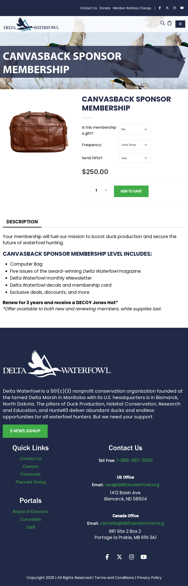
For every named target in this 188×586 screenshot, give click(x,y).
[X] (119, 556)
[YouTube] (182, 8)
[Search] (162, 23)
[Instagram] (174, 8)
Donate (105, 8)
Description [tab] (22, 221)
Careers (31, 466)
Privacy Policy (149, 577)
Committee (30, 519)
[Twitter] (167, 8)
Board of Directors (30, 511)
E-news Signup (25, 431)
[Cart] (169, 23)
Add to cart (131, 191)
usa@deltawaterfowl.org (132, 485)
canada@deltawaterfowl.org (132, 523)
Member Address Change (132, 8)
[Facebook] (160, 8)
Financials (31, 474)
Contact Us (88, 8)
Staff (30, 527)
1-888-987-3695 (134, 460)
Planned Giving (31, 482)
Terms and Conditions (114, 577)
